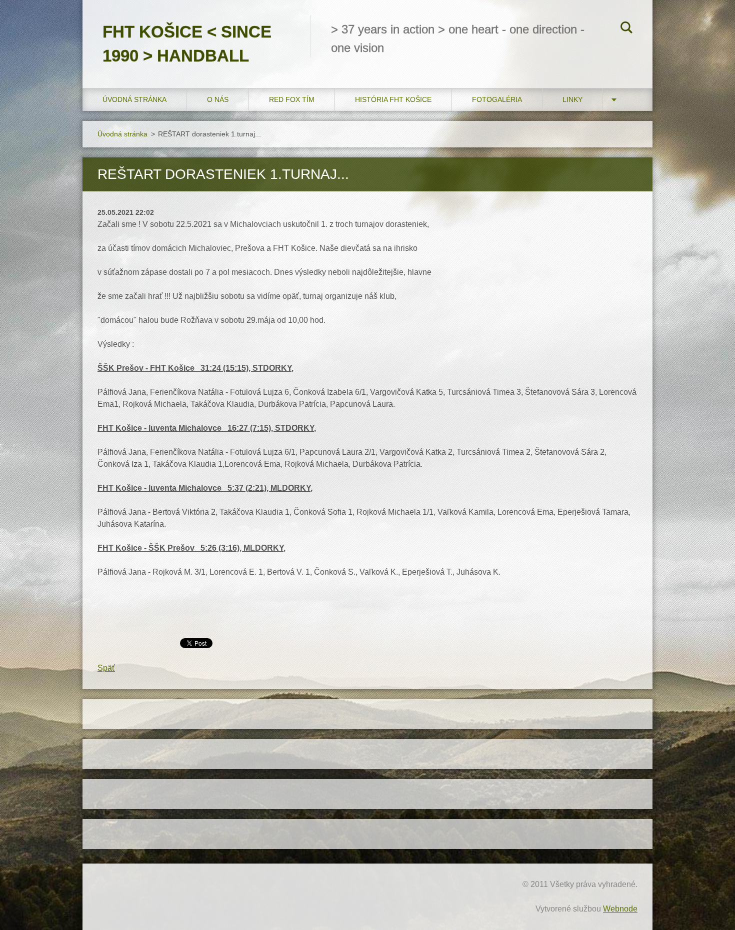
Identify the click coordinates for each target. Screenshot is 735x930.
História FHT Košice (393, 99)
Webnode (620, 909)
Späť (106, 668)
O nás (217, 99)
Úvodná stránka (134, 99)
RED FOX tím (291, 99)
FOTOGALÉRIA (497, 99)
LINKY (572, 99)
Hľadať (626, 29)
